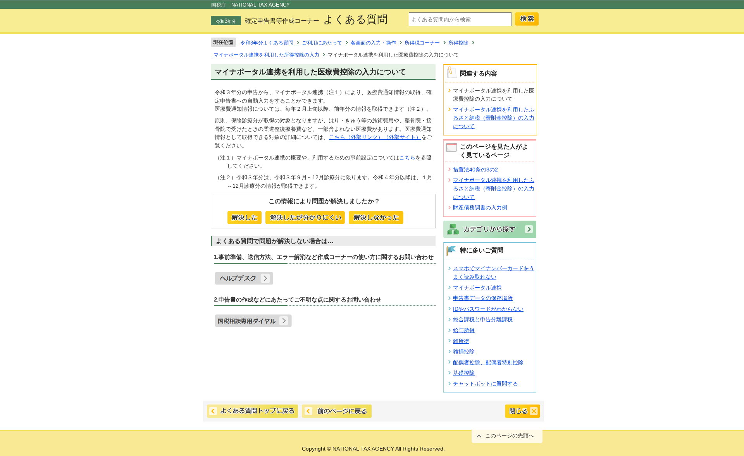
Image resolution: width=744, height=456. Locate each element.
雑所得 (461, 341)
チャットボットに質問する (485, 384)
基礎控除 (464, 373)
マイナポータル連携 (477, 288)
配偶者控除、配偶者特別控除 (488, 362)
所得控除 (458, 43)
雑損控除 (464, 351)
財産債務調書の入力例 (480, 207)
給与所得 (464, 330)
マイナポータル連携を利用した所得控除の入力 (266, 55)
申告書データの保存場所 (483, 298)
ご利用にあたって (322, 43)
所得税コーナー (422, 43)
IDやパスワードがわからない (488, 309)
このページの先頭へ (509, 435)
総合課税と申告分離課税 (483, 319)
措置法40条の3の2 (475, 169)
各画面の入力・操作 (373, 43)
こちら (407, 157)
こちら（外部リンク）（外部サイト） (375, 137)
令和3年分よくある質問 (266, 43)
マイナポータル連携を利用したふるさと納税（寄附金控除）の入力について (493, 117)
